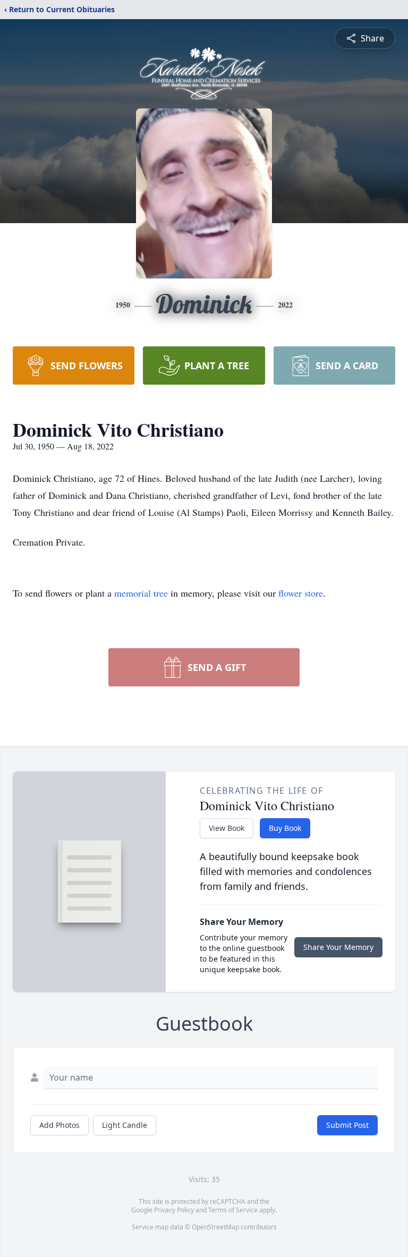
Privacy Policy (174, 1209)
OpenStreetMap (215, 1226)
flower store (300, 593)
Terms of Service (233, 1209)
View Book (226, 828)
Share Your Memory (338, 947)
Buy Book (285, 828)
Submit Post (347, 1125)
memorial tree (141, 593)
